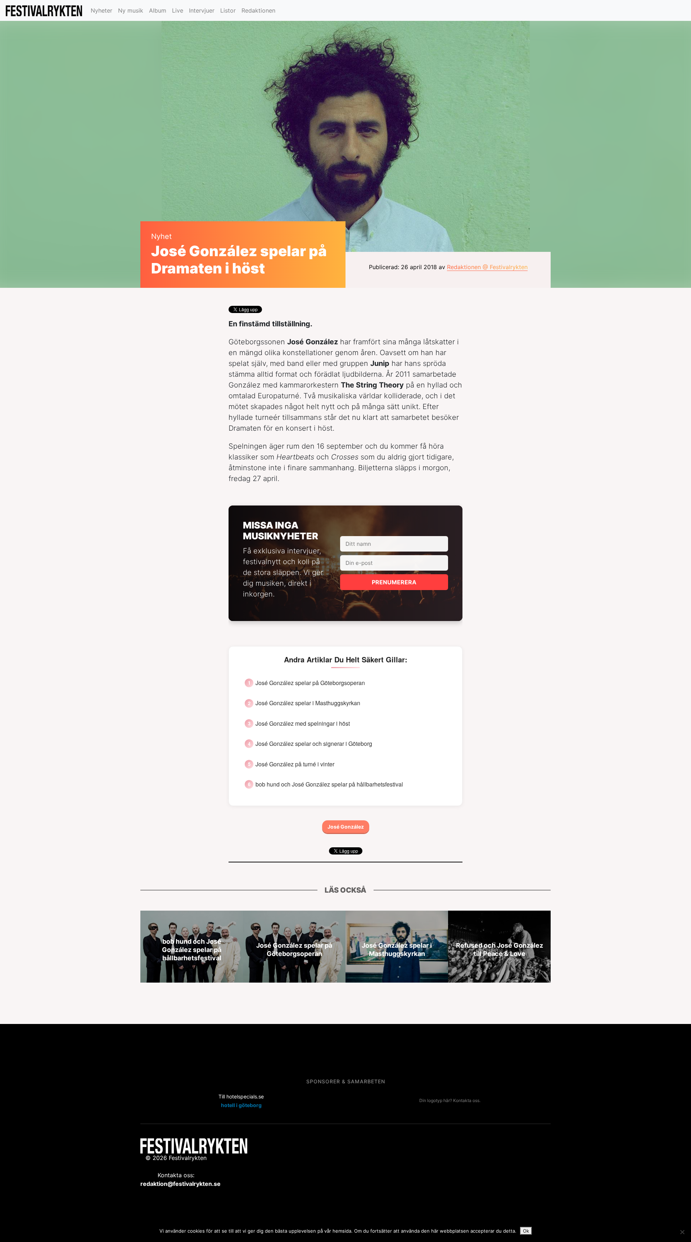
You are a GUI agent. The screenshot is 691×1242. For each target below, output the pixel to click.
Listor (228, 10)
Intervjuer (201, 10)
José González (346, 827)
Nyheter (101, 10)
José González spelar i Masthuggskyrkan (308, 703)
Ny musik (130, 10)
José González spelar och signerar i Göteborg (314, 744)
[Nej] (682, 1232)
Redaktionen (258, 10)
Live (177, 10)
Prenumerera (394, 582)
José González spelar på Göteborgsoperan (310, 683)
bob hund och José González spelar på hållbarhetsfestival (329, 784)
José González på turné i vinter (295, 764)
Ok (526, 1231)
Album (157, 10)
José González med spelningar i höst (303, 723)
